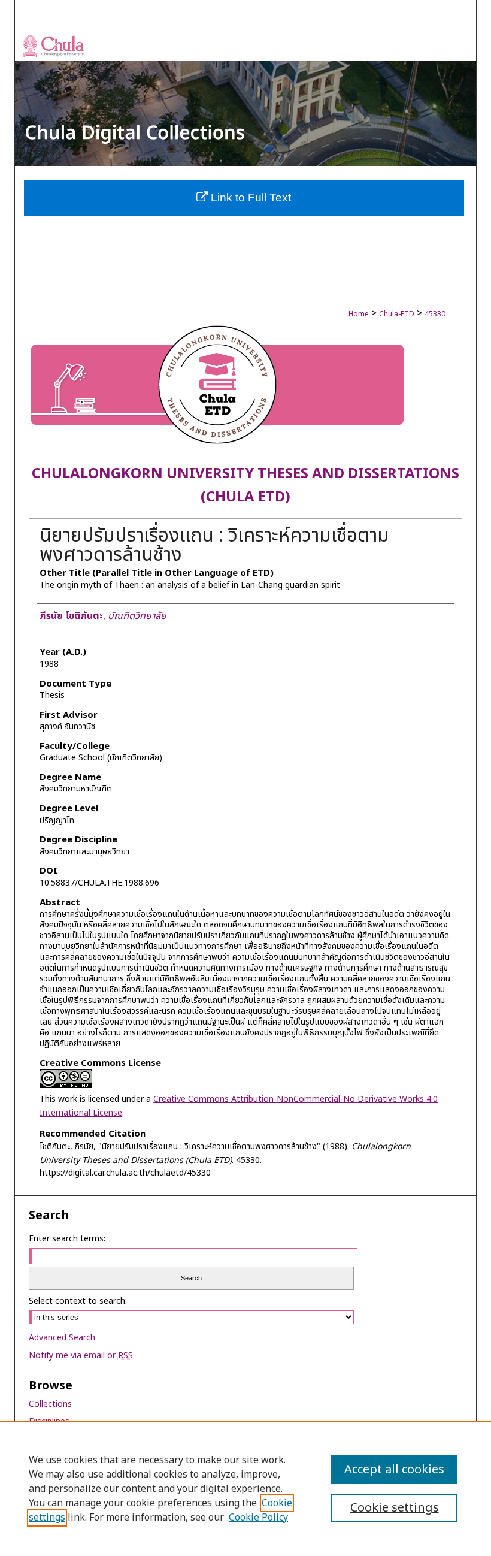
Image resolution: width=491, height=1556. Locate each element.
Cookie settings (394, 1508)
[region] (245, 1488)
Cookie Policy (258, 1517)
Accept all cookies (394, 1470)
